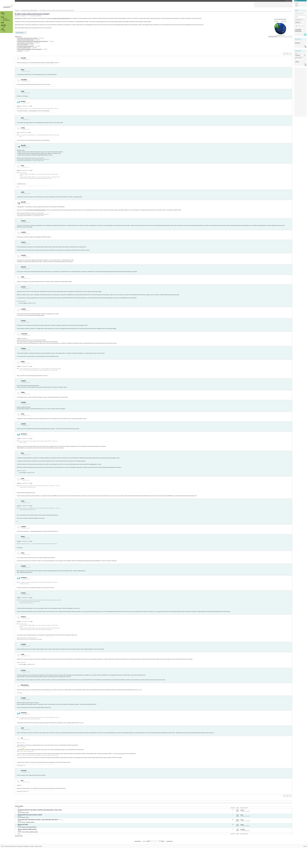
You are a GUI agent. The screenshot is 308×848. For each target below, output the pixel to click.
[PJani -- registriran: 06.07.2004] (18, 166)
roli (22, 738)
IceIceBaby (24, 79)
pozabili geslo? (298, 31)
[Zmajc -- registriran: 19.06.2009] (18, 70)
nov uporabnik (298, 29)
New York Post (18, 18)
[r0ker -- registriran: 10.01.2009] (18, 118)
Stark (22, 453)
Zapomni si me (299, 19)
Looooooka (24, 333)
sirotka (23, 128)
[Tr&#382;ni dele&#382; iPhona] (280, 27)
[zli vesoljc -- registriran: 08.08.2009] (18, 771)
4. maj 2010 (22, 15)
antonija (242, 810)
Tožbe (27, 812)
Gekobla (19, 830)
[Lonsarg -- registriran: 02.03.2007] (18, 221)
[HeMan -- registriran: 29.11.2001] (18, 362)
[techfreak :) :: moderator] (18, 434)
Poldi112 (23, 616)
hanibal (242, 824)
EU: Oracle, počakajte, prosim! (24, 47)
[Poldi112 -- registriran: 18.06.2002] (18, 617)
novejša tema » (169, 841)
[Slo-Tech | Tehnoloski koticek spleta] (8, 6)
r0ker (22, 118)
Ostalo (2, 29)
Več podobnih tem (19, 835)
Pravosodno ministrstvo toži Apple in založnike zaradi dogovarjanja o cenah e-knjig (40, 810)
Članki (2, 22)
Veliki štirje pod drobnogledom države (25, 39)
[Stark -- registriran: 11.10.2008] (18, 454)
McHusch (19, 811)
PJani (22, 165)
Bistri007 (23, 145)
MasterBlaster (25, 685)
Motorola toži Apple (23, 824)
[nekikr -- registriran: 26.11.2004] (18, 92)
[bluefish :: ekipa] (18, 102)
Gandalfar (242, 829)
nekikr (22, 91)
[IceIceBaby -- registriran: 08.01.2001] (18, 80)
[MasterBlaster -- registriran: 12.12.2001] (18, 685)
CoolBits (23, 232)
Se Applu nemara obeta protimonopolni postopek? (32, 14)
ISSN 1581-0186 (38, 846)
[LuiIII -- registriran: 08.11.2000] (18, 728)
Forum (2, 17)
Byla (22, 780)
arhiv (3, 14)
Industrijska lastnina (30, 822)
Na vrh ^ (305, 846)
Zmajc (22, 69)
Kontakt (31, 846)
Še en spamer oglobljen (22, 44)
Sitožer (23, 536)
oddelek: (145, 841)
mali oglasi (4, 18)
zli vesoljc (23, 770)
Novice (2, 13)
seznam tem (297, 42)
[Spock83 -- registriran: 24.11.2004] (18, 58)
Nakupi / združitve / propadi (32, 831)
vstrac (22, 501)
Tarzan (241, 819)
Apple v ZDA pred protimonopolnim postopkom (27, 38)
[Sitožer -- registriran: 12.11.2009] (18, 537)
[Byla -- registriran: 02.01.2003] (18, 781)
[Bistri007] (18, 146)
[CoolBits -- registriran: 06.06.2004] (18, 233)
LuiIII (22, 728)
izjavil (31, 106)
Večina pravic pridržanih (10, 846)
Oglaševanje (26, 846)
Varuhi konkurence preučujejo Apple (25, 42)
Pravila (2, 846)
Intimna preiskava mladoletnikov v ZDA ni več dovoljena (29, 49)
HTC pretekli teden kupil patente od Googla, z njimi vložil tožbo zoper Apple (38, 819)
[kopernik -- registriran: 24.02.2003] (18, 267)
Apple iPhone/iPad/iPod (36, 15)
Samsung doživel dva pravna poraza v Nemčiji (30, 814)
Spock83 (23, 58)
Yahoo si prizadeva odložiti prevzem (27, 829)
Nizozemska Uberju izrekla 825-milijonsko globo (31, 1)
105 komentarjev (20, 32)
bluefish (23, 101)
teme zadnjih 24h (6, 20)
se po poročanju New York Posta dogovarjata (59, 18)
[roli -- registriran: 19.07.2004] (18, 738)
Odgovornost (19, 846)
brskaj (3, 26)
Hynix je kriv (20, 50)
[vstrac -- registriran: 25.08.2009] (18, 501)
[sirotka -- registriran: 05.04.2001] (18, 128)
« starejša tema (137, 841)
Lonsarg (23, 220)
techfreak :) (24, 434)
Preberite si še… (18, 36)
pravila (3, 30)
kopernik (23, 267)
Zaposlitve (3, 25)
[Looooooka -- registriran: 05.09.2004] (18, 334)
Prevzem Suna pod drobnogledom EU (25, 46)
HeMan (23, 361)
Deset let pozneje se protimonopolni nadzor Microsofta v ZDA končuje (32, 41)
